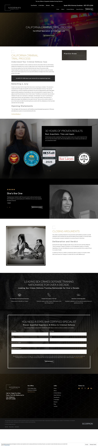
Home (55, 388)
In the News (41, 5)
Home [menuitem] (57, 9)
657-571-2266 (88, 5)
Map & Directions (31, 392)
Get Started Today (49, 35)
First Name (13, 331)
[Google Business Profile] (79, 388)
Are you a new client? (16, 342)
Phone (12, 337)
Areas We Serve (57, 395)
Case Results (34, 5)
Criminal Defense (57, 393)
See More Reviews (37, 207)
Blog (52, 5)
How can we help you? (16, 348)
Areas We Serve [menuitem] (79, 9)
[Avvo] (88, 388)
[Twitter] (85, 388)
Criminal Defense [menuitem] (70, 9)
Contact (55, 406)
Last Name (51, 331)
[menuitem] (6, 427)
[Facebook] (82, 388)
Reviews (48, 5)
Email (50, 337)
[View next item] (50, 170)
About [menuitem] (62, 9)
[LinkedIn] (91, 388)
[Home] (13, 8)
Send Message (49, 361)
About (55, 390)
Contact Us (89, 9)
